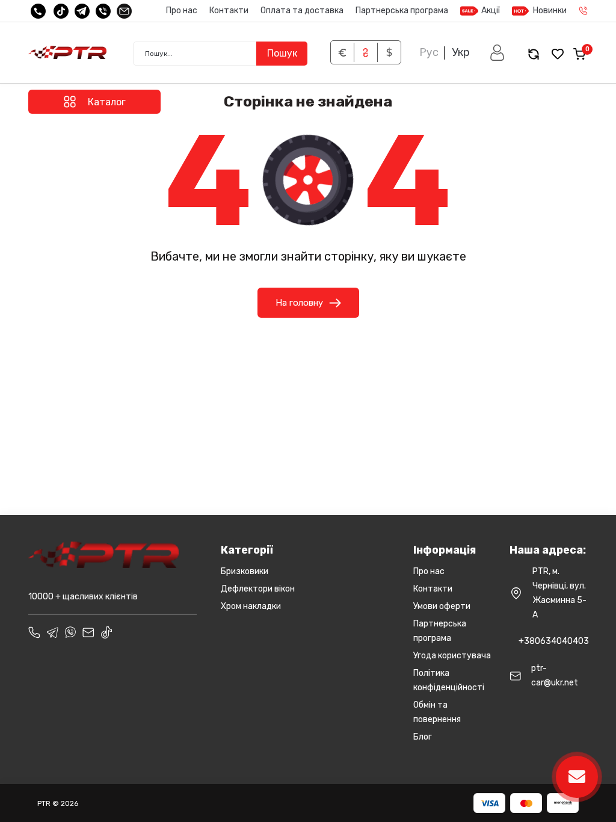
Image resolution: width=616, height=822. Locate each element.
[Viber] (103, 11)
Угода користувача (452, 655)
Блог (422, 737)
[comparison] (534, 54)
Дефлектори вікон (258, 589)
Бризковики (244, 571)
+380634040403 (554, 641)
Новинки (550, 10)
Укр (461, 52)
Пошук (282, 53)
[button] (497, 53)
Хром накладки (251, 606)
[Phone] (34, 632)
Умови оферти (441, 606)
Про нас (181, 10)
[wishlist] (558, 54)
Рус (429, 52)
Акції (490, 10)
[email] (124, 11)
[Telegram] (82, 11)
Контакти (228, 10)
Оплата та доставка (301, 10)
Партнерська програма (402, 10)
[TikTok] (61, 11)
